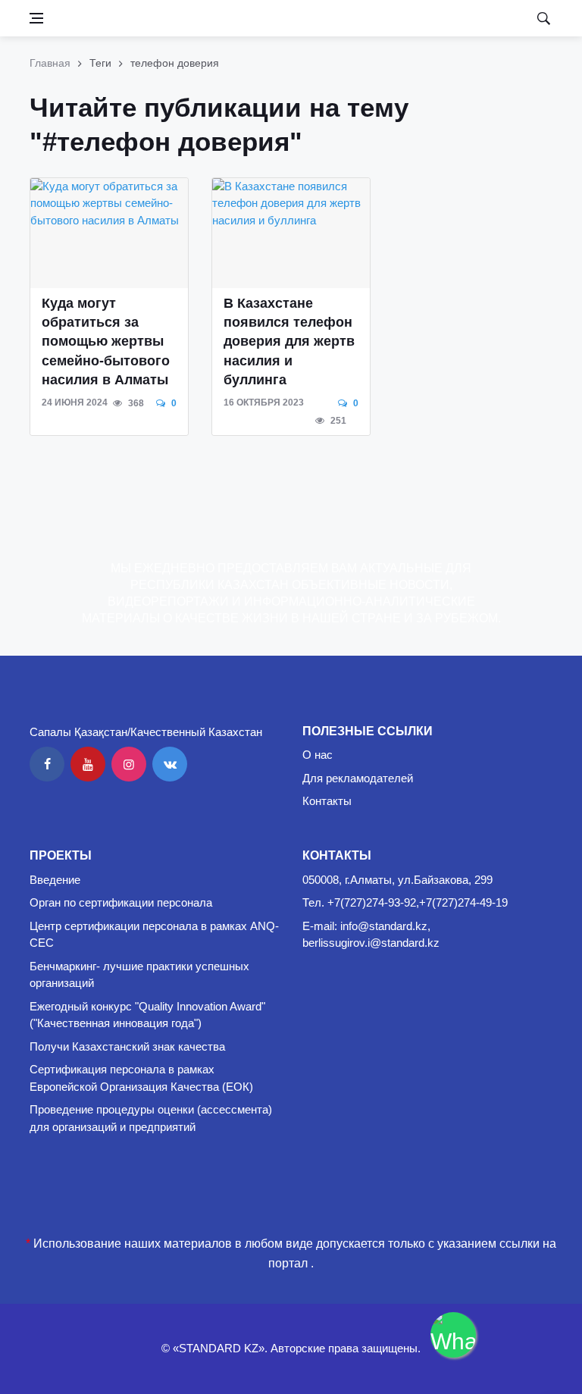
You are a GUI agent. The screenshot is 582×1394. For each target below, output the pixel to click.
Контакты (327, 800)
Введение (55, 879)
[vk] (169, 764)
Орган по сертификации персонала (121, 902)
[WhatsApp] (453, 1335)
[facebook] (47, 764)
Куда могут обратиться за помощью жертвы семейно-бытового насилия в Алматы (106, 341)
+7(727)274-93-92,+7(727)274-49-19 (417, 902)
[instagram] (128, 764)
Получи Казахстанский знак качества (127, 1046)
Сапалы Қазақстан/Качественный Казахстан (146, 731)
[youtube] (87, 764)
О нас (317, 754)
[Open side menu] (36, 18)
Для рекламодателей (357, 778)
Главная (50, 63)
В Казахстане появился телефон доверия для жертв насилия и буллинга (289, 341)
